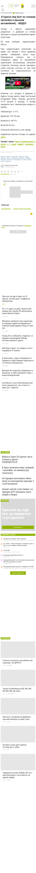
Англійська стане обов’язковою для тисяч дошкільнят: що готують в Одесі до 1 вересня (17, 385)
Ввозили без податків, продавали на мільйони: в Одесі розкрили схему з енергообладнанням (17, 372)
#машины (28, 158)
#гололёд (9, 159)
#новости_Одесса (6, 158)
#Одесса (8, 156)
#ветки (2, 161)
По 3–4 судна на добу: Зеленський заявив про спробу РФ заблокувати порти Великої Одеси (17, 311)
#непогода (15, 156)
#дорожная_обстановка (18, 158)
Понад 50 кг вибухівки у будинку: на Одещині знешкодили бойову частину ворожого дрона (17, 338)
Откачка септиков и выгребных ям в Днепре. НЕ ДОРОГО (17, 661)
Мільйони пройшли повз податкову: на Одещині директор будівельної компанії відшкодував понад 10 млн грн (17, 324)
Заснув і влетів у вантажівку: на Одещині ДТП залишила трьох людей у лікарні (17, 492)
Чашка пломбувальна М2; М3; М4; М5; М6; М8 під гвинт (17, 689)
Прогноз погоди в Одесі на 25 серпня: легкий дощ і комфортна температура (16, 298)
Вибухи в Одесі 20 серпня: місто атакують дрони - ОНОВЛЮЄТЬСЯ (17, 459)
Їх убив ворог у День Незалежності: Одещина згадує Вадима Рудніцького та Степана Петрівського (18, 360)
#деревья (8, 161)
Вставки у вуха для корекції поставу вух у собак (14, 746)
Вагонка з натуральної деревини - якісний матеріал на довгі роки (17, 718)
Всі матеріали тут (18, 527)
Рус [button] (33, 6)
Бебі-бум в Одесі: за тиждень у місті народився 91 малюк (17, 349)
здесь (3, 137)
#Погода (3, 156)
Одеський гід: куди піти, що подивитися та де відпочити (16, 514)
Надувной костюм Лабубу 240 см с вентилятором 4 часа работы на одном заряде (17, 775)
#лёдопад (3, 159)
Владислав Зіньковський (11, 165)
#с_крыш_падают (26, 159)
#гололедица (17, 159)
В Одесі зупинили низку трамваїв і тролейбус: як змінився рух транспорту (18, 470)
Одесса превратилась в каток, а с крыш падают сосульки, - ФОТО (18, 144)
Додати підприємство (18, 573)
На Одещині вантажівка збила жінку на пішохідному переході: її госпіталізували (18, 481)
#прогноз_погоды (24, 156)
